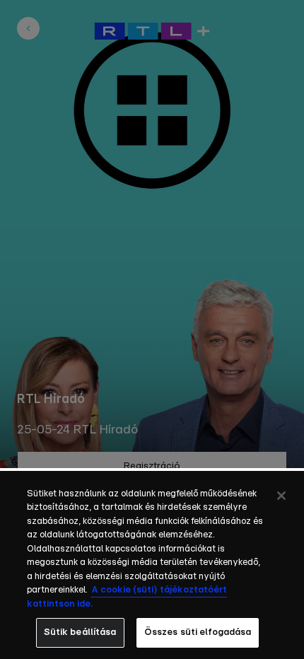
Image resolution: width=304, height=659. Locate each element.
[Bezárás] (281, 495)
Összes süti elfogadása (198, 632)
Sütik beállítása (80, 632)
